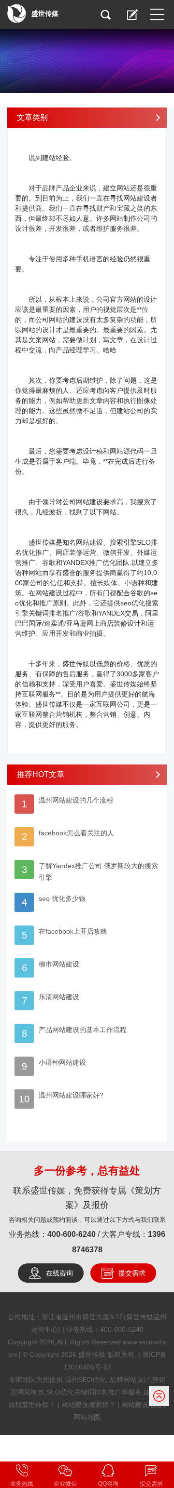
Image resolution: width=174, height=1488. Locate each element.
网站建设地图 (141, 1404)
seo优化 (132, 603)
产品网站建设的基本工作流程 (83, 1029)
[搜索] (105, 14)
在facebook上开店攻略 (73, 931)
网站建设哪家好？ (88, 1404)
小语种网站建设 (62, 1062)
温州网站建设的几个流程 (76, 800)
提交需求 (131, 1273)
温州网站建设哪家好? (71, 1095)
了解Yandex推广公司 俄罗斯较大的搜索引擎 (98, 871)
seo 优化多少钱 (62, 898)
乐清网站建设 (59, 997)
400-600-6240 (71, 1234)
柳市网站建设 (59, 964)
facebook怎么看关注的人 (76, 833)
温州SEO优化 (85, 1379)
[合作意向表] (132, 14)
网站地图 (87, 1417)
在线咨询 (59, 1273)
